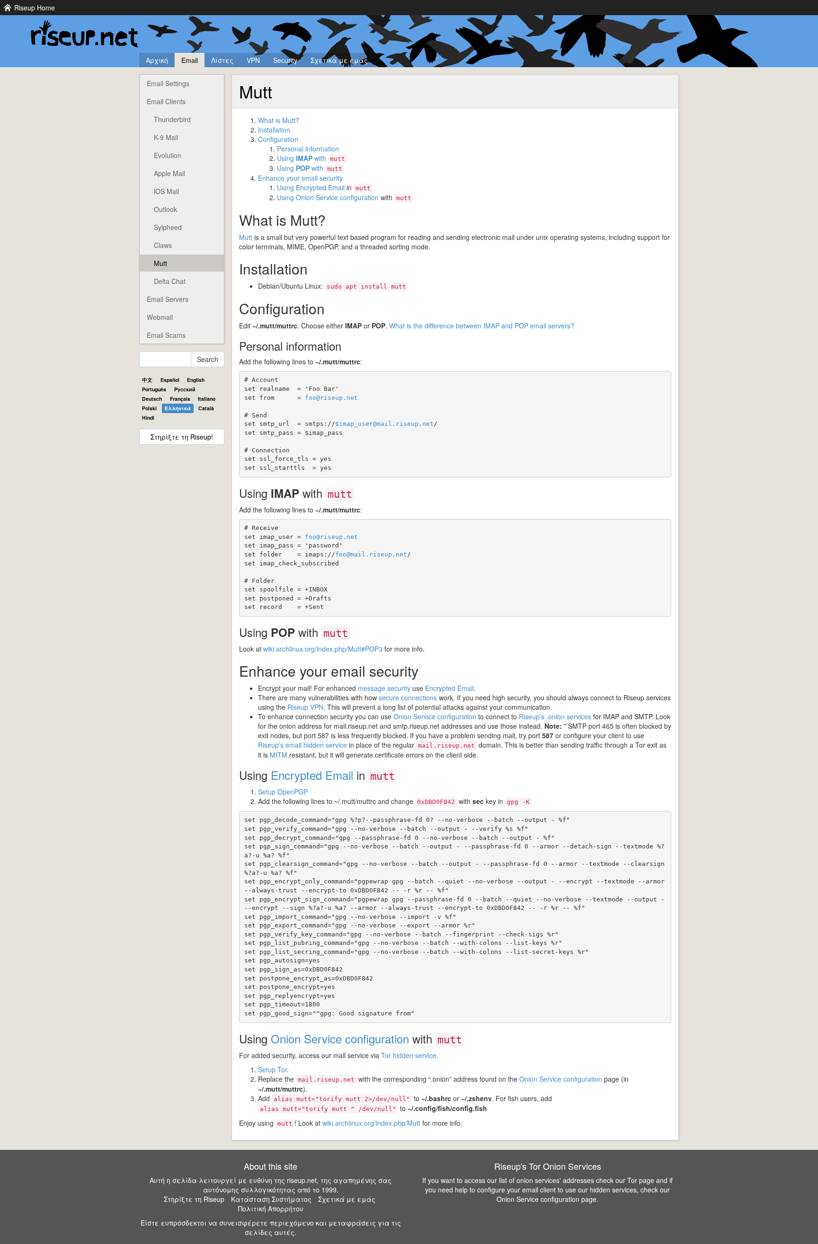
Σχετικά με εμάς (339, 60)
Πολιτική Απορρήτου (270, 1208)
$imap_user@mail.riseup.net (384, 423)
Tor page (640, 1180)
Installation (274, 129)
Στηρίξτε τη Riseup (194, 1199)
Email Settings (168, 83)
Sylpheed (168, 227)
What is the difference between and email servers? (481, 325)
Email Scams (166, 335)
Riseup (305, 707)
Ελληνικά (178, 408)
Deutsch (152, 398)
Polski (149, 408)
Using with (311, 158)
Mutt (160, 263)
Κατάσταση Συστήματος (271, 1199)
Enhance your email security (300, 178)
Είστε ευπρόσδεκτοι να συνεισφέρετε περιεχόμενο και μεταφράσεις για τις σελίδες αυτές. (271, 1227)
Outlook (165, 209)
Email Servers (167, 299)
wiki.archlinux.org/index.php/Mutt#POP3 (322, 648)
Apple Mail (169, 173)
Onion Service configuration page (546, 1199)
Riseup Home (34, 7)
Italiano (206, 398)
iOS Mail (166, 191)
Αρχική (157, 60)
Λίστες (222, 60)
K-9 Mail (166, 137)
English (195, 379)
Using (286, 187)
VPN (253, 60)
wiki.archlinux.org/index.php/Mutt (371, 1123)
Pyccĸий (185, 389)
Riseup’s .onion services (555, 716)
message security (384, 688)
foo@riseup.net (331, 397)
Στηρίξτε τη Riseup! (182, 436)
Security (285, 60)
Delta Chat (170, 281)
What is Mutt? (278, 120)
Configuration (278, 139)
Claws (163, 245)
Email (189, 60)
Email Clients (166, 101)
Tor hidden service (408, 1055)
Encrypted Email (320, 187)
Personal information (308, 148)
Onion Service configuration (337, 197)
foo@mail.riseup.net (371, 554)
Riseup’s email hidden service (302, 745)
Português (154, 389)
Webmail (160, 317)
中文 (147, 379)
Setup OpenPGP (283, 791)
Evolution (167, 155)
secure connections (408, 697)
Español (169, 379)
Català (206, 408)
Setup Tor (272, 1069)
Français (180, 398)
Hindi (148, 417)
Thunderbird (172, 119)
